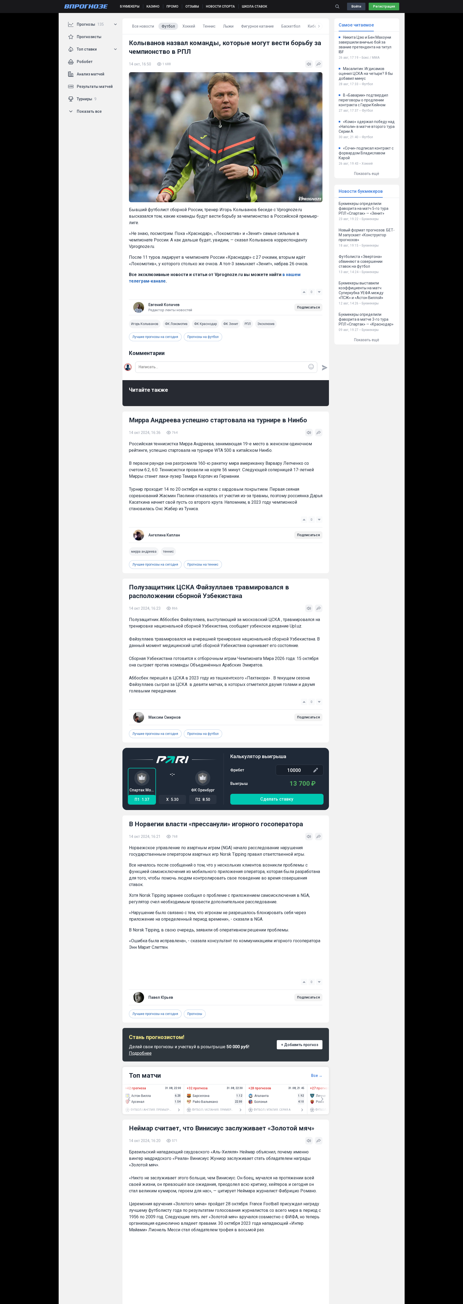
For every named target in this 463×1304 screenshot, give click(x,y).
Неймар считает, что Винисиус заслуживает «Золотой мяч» (221, 1128)
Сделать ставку (276, 799)
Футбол (168, 26)
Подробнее (140, 1053)
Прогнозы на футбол (203, 337)
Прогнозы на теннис (202, 564)
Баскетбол (290, 26)
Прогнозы (194, 1014)
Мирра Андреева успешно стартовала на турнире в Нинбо (218, 420)
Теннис (209, 26)
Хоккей (188, 26)
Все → (316, 1075)
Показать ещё (366, 173)
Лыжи (228, 26)
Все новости (143, 26)
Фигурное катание (257, 26)
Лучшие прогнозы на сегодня (155, 337)
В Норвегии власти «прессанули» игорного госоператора (216, 824)
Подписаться (308, 307)
